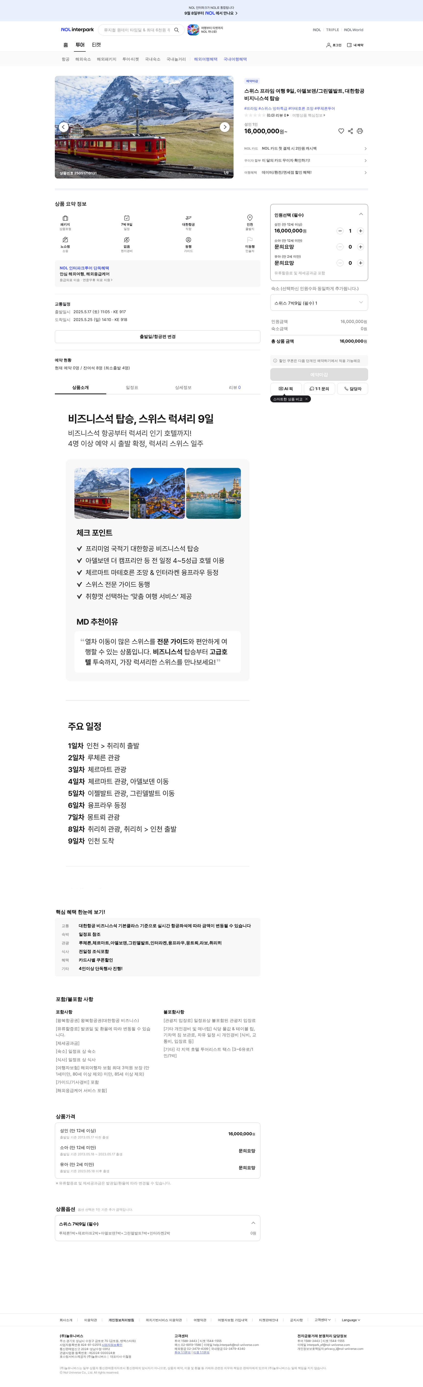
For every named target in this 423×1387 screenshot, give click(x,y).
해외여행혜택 (206, 59)
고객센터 (321, 1320)
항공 (66, 59)
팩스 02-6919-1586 (188, 1345)
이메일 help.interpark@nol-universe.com (231, 1345)
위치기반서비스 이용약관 (164, 1320)
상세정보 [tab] (183, 387)
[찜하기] (341, 131)
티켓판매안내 (268, 1320)
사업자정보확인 (112, 1345)
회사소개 (66, 1320)
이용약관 (90, 1320)
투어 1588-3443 (186, 1341)
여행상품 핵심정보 (307, 115)
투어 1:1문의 (183, 1352)
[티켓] (96, 45)
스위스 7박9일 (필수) (79, 1223)
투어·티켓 (130, 59)
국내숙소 (153, 59)
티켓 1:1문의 (201, 1352)
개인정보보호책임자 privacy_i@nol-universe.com (330, 1349)
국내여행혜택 (235, 59)
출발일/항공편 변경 (158, 336)
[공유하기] (350, 131)
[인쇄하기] (359, 131)
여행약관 (200, 1320)
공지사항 (296, 1320)
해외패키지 (107, 59)
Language (349, 1320)
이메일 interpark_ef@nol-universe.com (323, 1345)
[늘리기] (360, 230)
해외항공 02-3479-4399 (191, 1349)
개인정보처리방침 (121, 1320)
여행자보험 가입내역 (232, 1320)
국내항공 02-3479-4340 (228, 1349)
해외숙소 (83, 59)
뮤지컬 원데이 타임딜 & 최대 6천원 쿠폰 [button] (137, 29)
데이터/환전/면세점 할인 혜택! (287, 172)
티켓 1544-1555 (211, 1341)
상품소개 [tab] (80, 387)
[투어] (80, 45)
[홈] (66, 45)
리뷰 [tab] (235, 387)
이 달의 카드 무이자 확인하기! (286, 160)
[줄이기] (340, 230)
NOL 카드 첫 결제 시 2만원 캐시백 (289, 148)
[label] (319, 214)
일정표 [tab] (132, 387)
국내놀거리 (176, 59)
